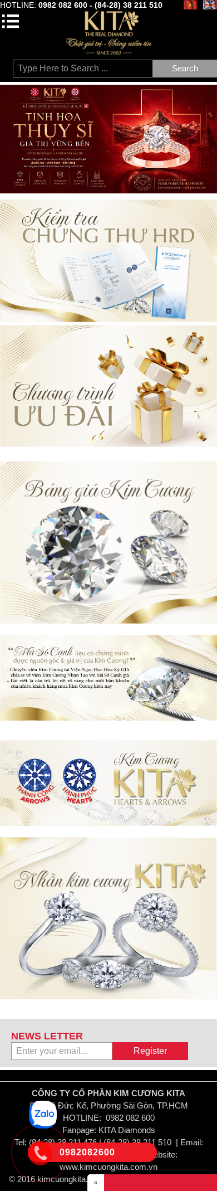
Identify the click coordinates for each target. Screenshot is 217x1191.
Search (185, 68)
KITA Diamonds (126, 1130)
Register (150, 1051)
